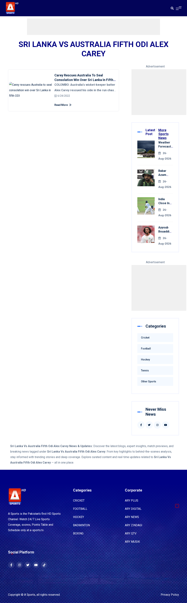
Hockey (145, 359)
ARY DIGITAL (133, 509)
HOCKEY (78, 517)
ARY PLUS (131, 500)
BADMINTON (81, 525)
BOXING (78, 533)
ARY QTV (130, 533)
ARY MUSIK (132, 541)
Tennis (145, 370)
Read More (61, 104)
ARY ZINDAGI (133, 525)
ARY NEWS (132, 517)
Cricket (145, 337)
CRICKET (79, 500)
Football (146, 348)
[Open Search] (172, 8)
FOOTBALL (80, 509)
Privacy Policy (170, 594)
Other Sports (148, 381)
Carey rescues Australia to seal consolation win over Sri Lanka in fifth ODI (83, 79)
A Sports (29, 594)
